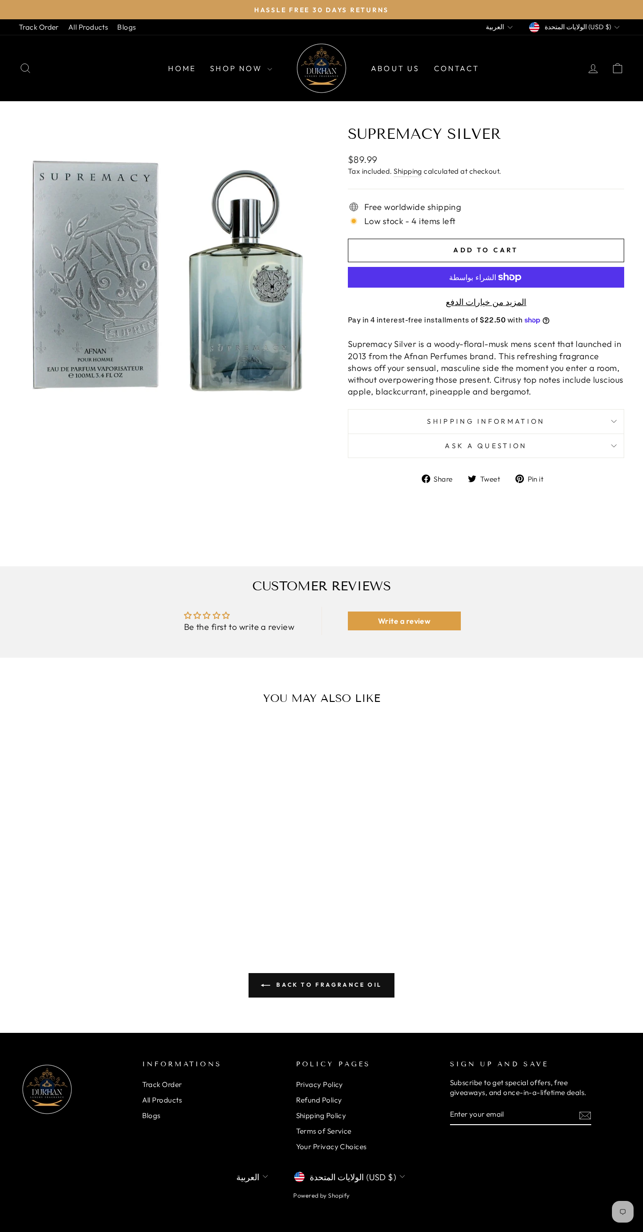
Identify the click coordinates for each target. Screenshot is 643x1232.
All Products (88, 27)
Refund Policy (319, 1099)
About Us (395, 68)
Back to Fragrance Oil (328, 984)
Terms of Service (324, 1131)
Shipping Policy (321, 1115)
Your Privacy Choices (331, 1146)
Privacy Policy (319, 1084)
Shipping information (486, 421)
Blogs (126, 27)
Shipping (408, 171)
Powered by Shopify (321, 1195)
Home (182, 68)
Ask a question (486, 446)
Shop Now (237, 68)
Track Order (39, 27)
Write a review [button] (404, 621)
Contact (456, 68)
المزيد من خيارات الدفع (486, 302)
